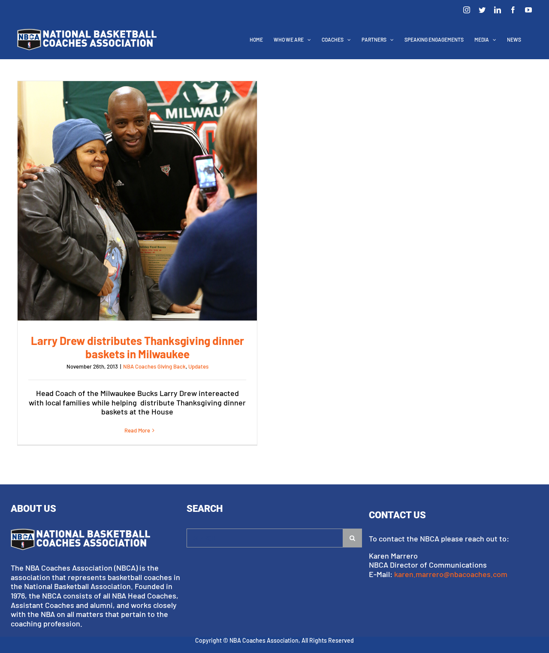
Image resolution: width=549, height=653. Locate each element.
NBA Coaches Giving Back (154, 366)
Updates (198, 366)
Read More (137, 430)
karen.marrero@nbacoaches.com (450, 574)
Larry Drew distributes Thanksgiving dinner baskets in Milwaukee (137, 201)
